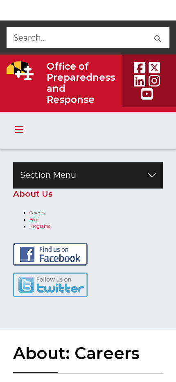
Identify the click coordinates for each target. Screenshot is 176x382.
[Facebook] (139, 67)
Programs (39, 226)
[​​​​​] (50, 284)
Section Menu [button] (48, 175)
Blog (34, 220)
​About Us (33, 194)
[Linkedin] (139, 80)
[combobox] (75, 37)
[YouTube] (147, 93)
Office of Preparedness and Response (81, 83)
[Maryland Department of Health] (20, 70)
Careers (37, 213)
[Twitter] (154, 67)
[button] (156, 37)
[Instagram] (154, 80)
